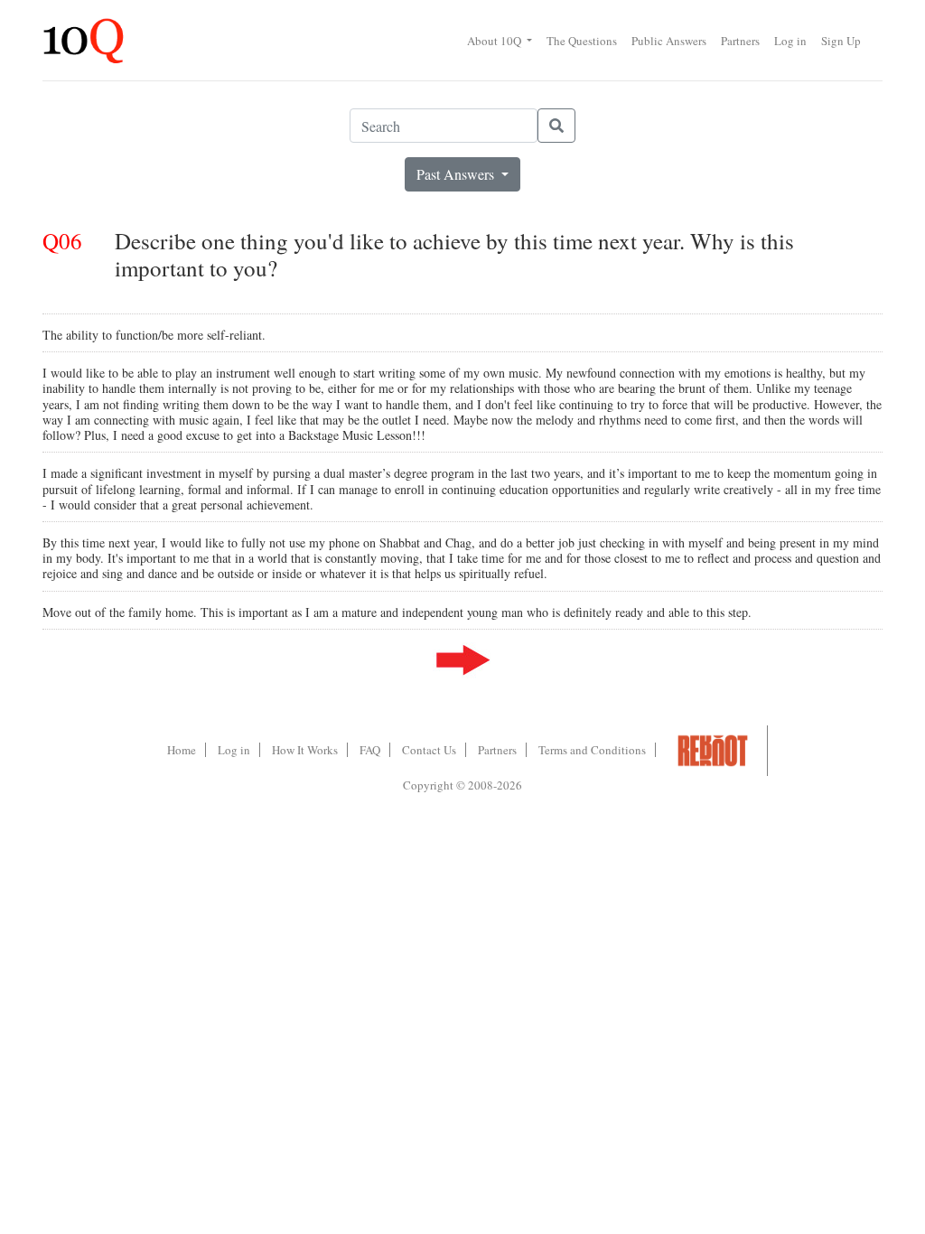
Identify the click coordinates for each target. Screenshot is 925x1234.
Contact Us (429, 750)
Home (181, 750)
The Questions (582, 41)
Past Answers (457, 173)
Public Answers (668, 41)
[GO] (556, 125)
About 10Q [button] (495, 41)
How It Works (305, 750)
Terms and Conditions (592, 750)
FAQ (370, 750)
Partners (740, 41)
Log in (790, 41)
